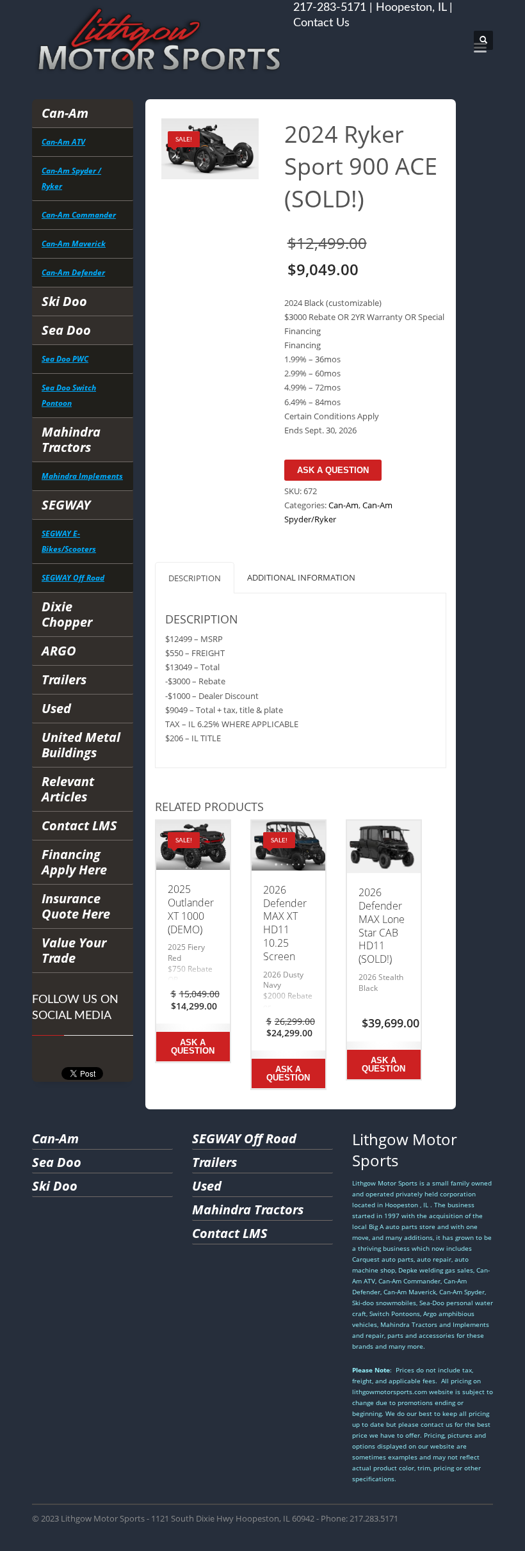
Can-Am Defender (73, 272)
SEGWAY (66, 504)
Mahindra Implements (82, 475)
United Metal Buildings (81, 744)
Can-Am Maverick (74, 243)
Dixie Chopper (67, 614)
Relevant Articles (68, 789)
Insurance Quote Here (76, 906)
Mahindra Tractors (71, 439)
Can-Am (65, 113)
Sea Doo (66, 330)
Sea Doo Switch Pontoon (69, 395)
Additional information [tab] (301, 577)
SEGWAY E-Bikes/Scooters (69, 541)
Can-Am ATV (63, 141)
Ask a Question (333, 470)
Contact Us (321, 23)
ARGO (59, 650)
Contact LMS (79, 825)
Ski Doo (64, 301)
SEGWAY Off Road (73, 577)
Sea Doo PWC (65, 358)
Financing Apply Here (74, 862)
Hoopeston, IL (411, 7)
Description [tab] (194, 578)
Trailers (64, 679)
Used (56, 708)
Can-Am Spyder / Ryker (71, 178)
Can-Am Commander (79, 214)
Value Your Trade (74, 950)
